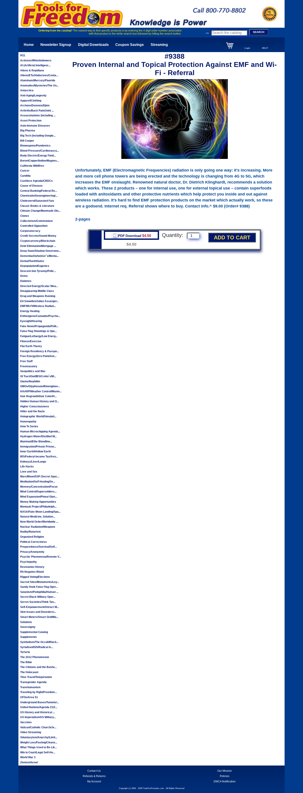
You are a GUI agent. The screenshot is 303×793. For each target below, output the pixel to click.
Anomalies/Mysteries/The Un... (39, 85)
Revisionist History (32, 566)
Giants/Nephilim (30, 381)
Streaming (159, 45)
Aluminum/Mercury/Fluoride (37, 80)
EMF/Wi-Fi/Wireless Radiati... (38, 306)
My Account (94, 781)
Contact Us (94, 770)
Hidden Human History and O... (39, 401)
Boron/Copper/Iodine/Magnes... (39, 160)
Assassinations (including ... (37, 115)
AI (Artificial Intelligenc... (35, 65)
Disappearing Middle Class (37, 291)
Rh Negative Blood (32, 571)
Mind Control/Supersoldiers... (38, 491)
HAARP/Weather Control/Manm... (41, 391)
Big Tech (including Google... (37, 135)
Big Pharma (27, 130)
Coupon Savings (129, 45)
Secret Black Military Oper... (37, 596)
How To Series (29, 426)
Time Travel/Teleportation (36, 677)
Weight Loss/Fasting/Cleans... (38, 742)
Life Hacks (27, 466)
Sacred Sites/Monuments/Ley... (39, 582)
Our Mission (224, 770)
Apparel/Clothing (30, 100)
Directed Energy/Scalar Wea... (39, 286)
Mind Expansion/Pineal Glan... (38, 496)
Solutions (26, 622)
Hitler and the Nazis (32, 411)
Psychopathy (28, 561)
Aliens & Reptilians (32, 70)
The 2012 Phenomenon (34, 657)
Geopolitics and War (32, 371)
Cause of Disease (31, 185)
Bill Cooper (27, 140)
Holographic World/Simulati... (38, 416)
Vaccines (26, 722)
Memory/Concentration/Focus (39, 486)
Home (29, 45)
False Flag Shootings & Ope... (38, 331)
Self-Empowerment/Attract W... (39, 607)
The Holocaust (29, 672)
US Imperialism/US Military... (38, 717)
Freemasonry (28, 366)
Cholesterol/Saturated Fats (37, 200)
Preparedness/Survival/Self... (38, 546)
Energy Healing (29, 311)
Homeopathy (28, 421)
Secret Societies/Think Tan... (38, 602)
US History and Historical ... (37, 712)
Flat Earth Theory (31, 346)
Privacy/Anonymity (32, 551)
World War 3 (27, 757)
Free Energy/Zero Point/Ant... (38, 356)
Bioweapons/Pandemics (35, 145)
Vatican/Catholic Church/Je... (38, 727)
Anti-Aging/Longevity (33, 95)
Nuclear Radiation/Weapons (37, 526)
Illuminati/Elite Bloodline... (36, 441)
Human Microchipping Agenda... (40, 431)
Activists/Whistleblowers (35, 60)
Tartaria (25, 652)
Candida (25, 175)
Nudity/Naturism (30, 531)
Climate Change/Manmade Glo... (40, 210)
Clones (24, 215)
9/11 (22, 55)
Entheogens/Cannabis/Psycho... (40, 316)
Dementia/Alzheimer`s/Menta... (39, 256)
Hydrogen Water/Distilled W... (38, 436)
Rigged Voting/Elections (35, 576)
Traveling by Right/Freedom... (38, 692)
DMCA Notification (225, 781)
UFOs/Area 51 (29, 697)
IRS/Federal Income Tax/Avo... (39, 456)
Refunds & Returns (94, 776)
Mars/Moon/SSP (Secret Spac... (39, 476)
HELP (265, 48)
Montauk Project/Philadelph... (38, 506)
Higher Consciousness (34, 406)
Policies (224, 776)
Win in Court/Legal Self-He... (37, 752)
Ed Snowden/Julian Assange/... (39, 301)
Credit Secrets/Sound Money (38, 235)
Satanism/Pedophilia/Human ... (39, 592)
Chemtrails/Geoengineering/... (38, 195)
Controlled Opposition (33, 225)
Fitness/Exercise (30, 341)
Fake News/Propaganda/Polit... (39, 326)
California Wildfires (32, 165)
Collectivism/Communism (36, 221)
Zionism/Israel (29, 762)
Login (247, 48)
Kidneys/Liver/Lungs (33, 461)
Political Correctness (33, 541)
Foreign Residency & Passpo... (39, 351)
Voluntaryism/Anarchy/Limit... (38, 737)
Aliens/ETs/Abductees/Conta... (39, 75)
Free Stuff (26, 361)
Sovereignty (27, 627)
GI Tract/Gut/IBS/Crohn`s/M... (38, 376)
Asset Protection (30, 120)
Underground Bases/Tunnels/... (39, 702)
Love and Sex (28, 471)
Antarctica (26, 90)
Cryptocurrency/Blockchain (37, 240)
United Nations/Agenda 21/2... (38, 707)
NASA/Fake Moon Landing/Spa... (40, 511)
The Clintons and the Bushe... (38, 667)
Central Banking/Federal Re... (38, 190)
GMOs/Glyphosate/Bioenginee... (40, 386)
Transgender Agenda (33, 682)
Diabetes (25, 281)
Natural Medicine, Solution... (37, 516)
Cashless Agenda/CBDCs (36, 180)
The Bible (26, 662)
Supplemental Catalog (34, 632)
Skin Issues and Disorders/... (38, 611)
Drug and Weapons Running (37, 296)
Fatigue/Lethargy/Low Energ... (38, 336)
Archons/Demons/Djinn (34, 105)
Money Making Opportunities (38, 501)
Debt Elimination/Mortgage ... (38, 246)
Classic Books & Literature (37, 205)
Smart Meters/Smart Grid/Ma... (39, 617)
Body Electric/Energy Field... (38, 155)
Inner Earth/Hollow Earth (35, 451)
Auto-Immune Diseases (35, 125)
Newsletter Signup (55, 45)
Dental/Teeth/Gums (32, 261)
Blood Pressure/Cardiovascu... (39, 150)
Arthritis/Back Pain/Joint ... (37, 110)
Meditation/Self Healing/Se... (37, 481)
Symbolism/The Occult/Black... (39, 642)
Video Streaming (30, 732)
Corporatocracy (30, 230)
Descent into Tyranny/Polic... (38, 271)
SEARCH (258, 32)
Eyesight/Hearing (31, 321)
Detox (24, 275)
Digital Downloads (93, 45)
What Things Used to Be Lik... (38, 747)
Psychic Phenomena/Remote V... (40, 556)
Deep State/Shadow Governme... (40, 250)
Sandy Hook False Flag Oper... (39, 586)
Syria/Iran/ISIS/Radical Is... (36, 647)
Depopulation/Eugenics (34, 266)
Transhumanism (30, 687)
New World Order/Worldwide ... (39, 521)
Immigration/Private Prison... (38, 446)
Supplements (28, 637)
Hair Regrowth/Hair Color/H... (38, 396)
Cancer (25, 170)
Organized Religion (32, 536)
